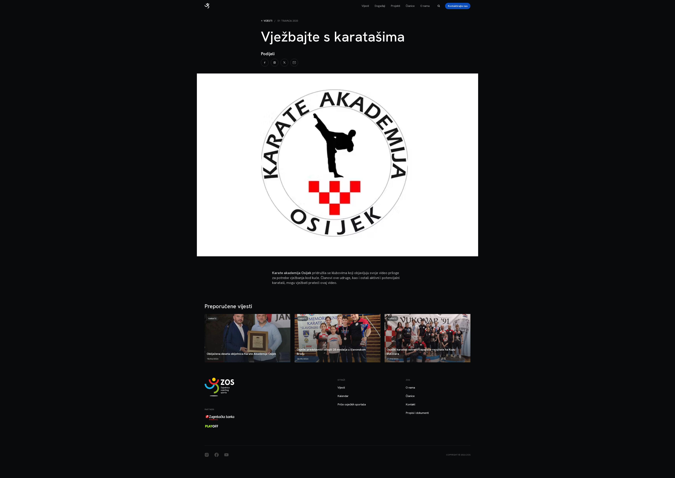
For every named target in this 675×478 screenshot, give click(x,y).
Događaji (380, 6)
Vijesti (365, 6)
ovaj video (328, 282)
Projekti (395, 6)
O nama (425, 6)
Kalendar (343, 396)
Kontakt (410, 404)
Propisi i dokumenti (417, 413)
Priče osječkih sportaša (352, 404)
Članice (410, 6)
